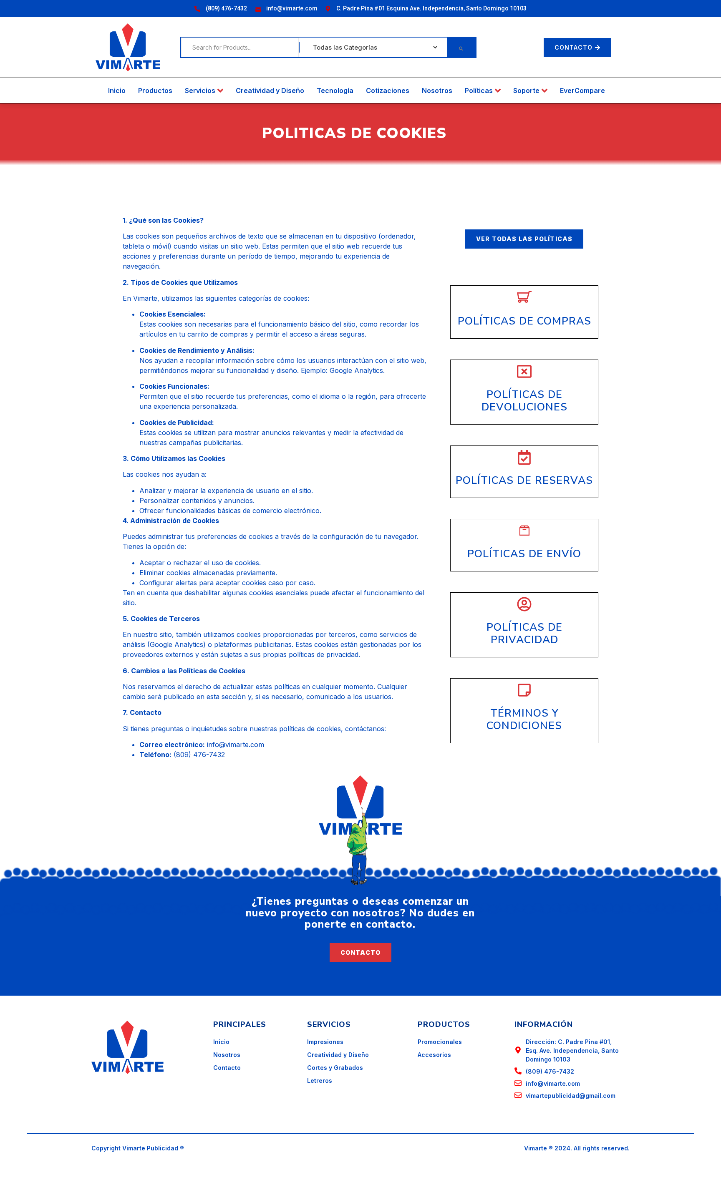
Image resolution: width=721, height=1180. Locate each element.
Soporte (526, 90)
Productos (155, 90)
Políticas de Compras (524, 321)
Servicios (200, 90)
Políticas (479, 90)
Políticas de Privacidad (524, 633)
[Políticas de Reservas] (524, 457)
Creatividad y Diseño (270, 90)
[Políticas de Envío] (524, 530)
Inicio (117, 90)
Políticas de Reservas (524, 480)
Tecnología (335, 90)
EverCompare (582, 90)
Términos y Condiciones (524, 719)
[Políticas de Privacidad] (524, 604)
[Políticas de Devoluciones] (524, 371)
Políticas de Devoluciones (524, 400)
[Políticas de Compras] (524, 297)
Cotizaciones (387, 90)
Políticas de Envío (524, 554)
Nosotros (437, 90)
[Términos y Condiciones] (524, 690)
